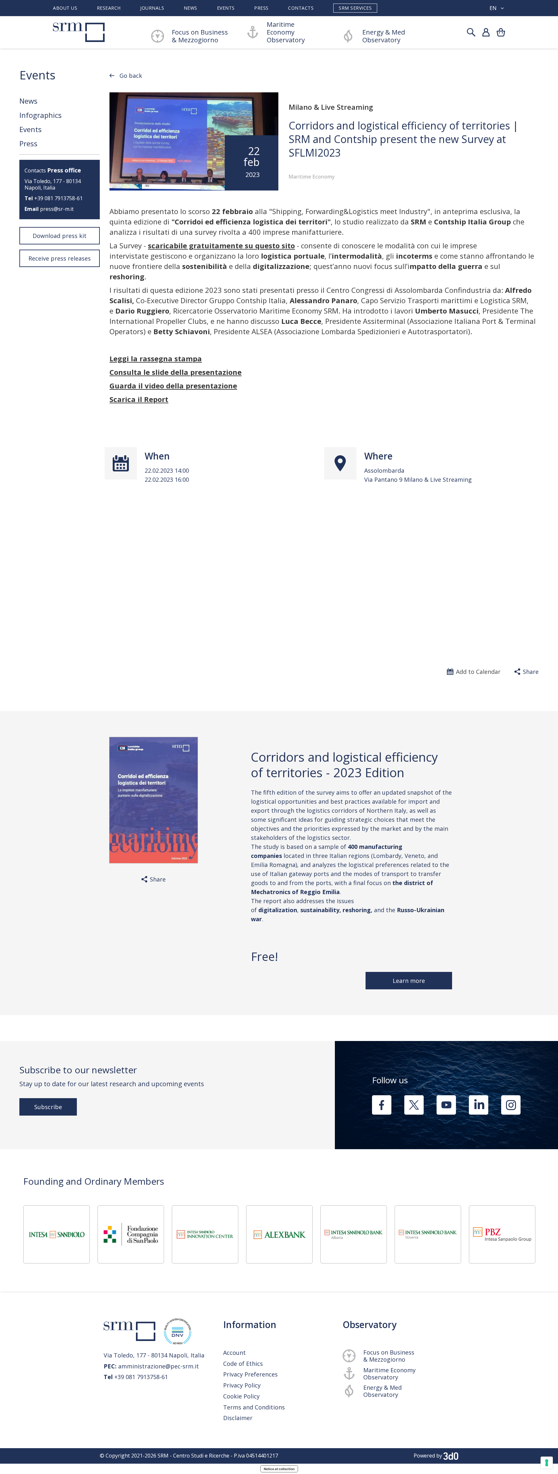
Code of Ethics (243, 1363)
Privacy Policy (242, 1385)
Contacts (301, 8)
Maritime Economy (312, 176)
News (190, 8)
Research (109, 8)
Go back (130, 75)
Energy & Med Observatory (383, 36)
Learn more (409, 980)
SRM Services (355, 8)
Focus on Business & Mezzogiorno (388, 1356)
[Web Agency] (450, 1455)
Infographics (40, 115)
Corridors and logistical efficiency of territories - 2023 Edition (344, 764)
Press (261, 8)
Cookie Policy (241, 1396)
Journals (152, 8)
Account (234, 1352)
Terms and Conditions (254, 1407)
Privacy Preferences (250, 1374)
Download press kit (60, 236)
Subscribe (48, 1107)
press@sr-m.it (57, 208)
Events (226, 8)
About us (65, 8)
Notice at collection (279, 1469)
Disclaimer (238, 1418)
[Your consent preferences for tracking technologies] (547, 1463)
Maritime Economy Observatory (286, 32)
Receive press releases (59, 258)
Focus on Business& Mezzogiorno (200, 36)
